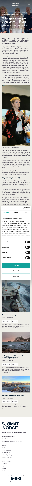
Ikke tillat (16, 276)
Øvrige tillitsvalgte (6, 450)
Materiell (4, 468)
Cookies (19, 482)
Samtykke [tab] (6, 212)
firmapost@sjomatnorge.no (9, 436)
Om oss (4, 445)
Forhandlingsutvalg (7, 455)
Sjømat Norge (6, 29)
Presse (3, 470)
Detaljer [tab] (16, 212)
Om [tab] (26, 212)
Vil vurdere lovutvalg (9, 315)
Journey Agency (22, 474)
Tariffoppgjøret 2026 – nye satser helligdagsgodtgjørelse (13, 357)
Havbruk (13, 29)
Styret (3, 447)
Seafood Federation (7, 457)
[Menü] (29, 4)
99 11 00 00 (5, 439)
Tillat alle (16, 265)
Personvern (13, 482)
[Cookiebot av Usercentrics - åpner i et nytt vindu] (23, 208)
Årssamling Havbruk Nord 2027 (13, 395)
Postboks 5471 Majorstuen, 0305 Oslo (12, 441)
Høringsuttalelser (6, 461)
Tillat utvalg (16, 271)
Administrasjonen (6, 452)
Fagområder (5, 466)
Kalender (4, 463)
